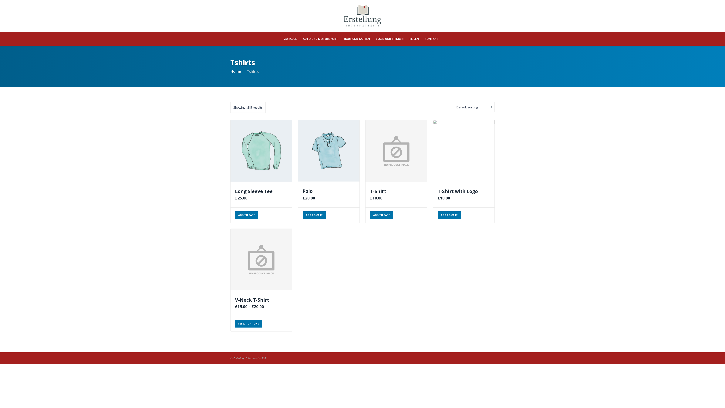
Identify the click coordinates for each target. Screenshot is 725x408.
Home (235, 71)
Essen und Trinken (389, 39)
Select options (248, 323)
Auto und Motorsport (320, 39)
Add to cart (246, 215)
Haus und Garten (357, 39)
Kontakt (431, 39)
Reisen (414, 39)
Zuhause (290, 39)
